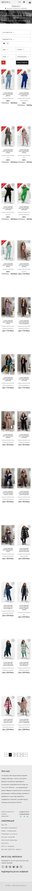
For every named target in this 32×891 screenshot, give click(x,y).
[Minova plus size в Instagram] (6, 866)
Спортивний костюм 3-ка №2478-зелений (8, 664)
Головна (4, 21)
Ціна (4, 49)
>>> (25, 755)
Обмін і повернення (8, 831)
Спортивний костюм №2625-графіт (8, 550)
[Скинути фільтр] (3, 62)
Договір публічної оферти (11, 849)
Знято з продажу (7, 846)
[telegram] (17, 866)
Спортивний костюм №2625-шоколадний (24, 493)
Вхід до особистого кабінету (17, 8)
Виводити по (7, 39)
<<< (6, 755)
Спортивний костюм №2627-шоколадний (24, 322)
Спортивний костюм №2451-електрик (24, 94)
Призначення (21, 57)
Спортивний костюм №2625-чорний (24, 436)
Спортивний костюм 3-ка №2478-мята (24, 664)
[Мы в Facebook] (2, 866)
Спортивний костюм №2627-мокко (24, 265)
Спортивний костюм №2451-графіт (8, 151)
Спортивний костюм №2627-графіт (8, 322)
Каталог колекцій (8, 837)
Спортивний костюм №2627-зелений (8, 379)
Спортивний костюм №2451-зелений (24, 208)
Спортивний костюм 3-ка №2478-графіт (8, 721)
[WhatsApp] (27, 816)
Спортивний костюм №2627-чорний (24, 379)
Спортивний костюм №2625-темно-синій (8, 493)
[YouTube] (13, 866)
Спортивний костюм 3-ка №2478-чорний (24, 550)
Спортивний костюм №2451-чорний (8, 208)
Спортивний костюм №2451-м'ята (8, 265)
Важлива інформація (9, 828)
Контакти (5, 843)
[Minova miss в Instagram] (10, 866)
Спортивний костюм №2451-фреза (24, 151)
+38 (24, 812)
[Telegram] (24, 816)
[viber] (21, 866)
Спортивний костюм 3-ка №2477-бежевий (24, 721)
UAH (19, 2)
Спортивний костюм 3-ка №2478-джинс (8, 607)
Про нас (4, 825)
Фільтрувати (22, 62)
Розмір (19, 49)
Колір (4, 57)
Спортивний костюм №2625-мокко (8, 436)
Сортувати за (7, 32)
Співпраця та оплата (9, 834)
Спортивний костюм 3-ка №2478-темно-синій (24, 608)
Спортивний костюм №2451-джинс (8, 94)
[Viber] (20, 816)
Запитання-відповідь (9, 840)
